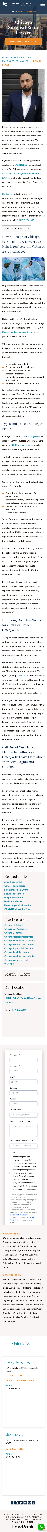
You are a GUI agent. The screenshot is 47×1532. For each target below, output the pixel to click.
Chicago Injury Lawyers (19, 1362)
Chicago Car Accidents (15, 929)
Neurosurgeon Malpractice (17, 905)
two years (24, 675)
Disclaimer (10, 1519)
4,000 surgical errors (22, 445)
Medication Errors (13, 901)
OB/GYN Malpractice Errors (18, 909)
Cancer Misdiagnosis (14, 886)
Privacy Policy (24, 1519)
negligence (21, 164)
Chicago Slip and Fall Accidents (19, 948)
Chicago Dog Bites (13, 932)
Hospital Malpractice (14, 897)
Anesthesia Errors (13, 882)
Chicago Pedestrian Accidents (19, 944)
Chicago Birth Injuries (14, 925)
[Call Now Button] (41, 1527)
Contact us (7, 194)
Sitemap (37, 1519)
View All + (9, 964)
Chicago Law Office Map (19, 1380)
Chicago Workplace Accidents (19, 956)
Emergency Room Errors (16, 889)
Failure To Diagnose (14, 893)
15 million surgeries (29, 436)
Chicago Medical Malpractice (18, 936)
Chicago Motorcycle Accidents (19, 940)
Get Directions (14, 1376)
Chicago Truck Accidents (16, 952)
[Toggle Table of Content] (26, 229)
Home (5, 57)
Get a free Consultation (23, 41)
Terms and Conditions (23, 1522)
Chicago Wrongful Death (16, 960)
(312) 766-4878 (28, 11)
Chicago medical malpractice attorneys (21, 332)
